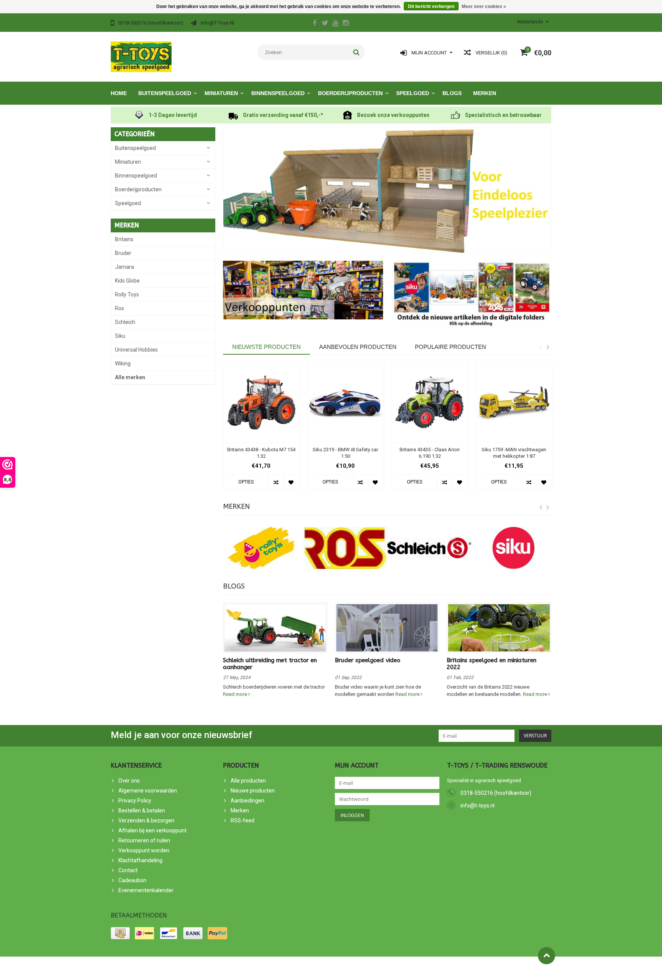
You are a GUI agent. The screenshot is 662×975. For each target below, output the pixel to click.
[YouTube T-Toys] (335, 24)
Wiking (123, 363)
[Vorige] (540, 507)
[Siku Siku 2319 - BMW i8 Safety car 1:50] (345, 403)
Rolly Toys (127, 294)
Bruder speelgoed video (367, 660)
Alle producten (248, 781)
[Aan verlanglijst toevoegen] (291, 482)
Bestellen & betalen (141, 810)
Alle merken (130, 377)
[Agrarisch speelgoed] (141, 56)
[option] (261, 429)
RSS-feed (242, 820)
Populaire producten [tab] (450, 347)
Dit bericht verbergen (431, 6)
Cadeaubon (132, 880)
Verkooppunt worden (143, 850)
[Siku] (513, 548)
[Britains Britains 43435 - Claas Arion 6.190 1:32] (430, 403)
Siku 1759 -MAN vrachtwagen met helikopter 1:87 (514, 453)
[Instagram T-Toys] (345, 24)
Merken (484, 93)
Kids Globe (127, 281)
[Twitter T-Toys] (325, 24)
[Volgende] (547, 507)
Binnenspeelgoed (278, 93)
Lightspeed (248, 965)
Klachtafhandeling (140, 860)
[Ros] (345, 548)
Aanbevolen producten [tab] (358, 347)
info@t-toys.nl (477, 805)
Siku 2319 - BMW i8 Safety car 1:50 (345, 453)
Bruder (123, 253)
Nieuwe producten (253, 791)
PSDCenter (196, 965)
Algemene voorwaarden (147, 791)
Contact (128, 870)
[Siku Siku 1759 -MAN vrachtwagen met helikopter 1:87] (514, 403)
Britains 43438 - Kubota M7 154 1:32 (261, 453)
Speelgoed (412, 93)
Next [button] (547, 347)
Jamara (124, 267)
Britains (124, 239)
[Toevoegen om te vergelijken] (276, 482)
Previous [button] (540, 347)
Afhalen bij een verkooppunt (152, 830)
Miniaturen (221, 93)
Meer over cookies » (484, 6)
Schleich (125, 322)
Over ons (129, 781)
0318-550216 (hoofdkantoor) (495, 793)
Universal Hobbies (136, 350)
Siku (120, 336)
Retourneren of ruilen (144, 840)
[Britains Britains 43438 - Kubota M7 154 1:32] (261, 403)
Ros (119, 308)
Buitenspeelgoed (164, 93)
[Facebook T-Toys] (314, 24)
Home (119, 93)
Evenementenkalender (146, 890)
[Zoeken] (356, 52)
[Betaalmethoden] (120, 933)
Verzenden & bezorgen (146, 820)
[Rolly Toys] (261, 548)
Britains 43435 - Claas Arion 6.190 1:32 (430, 453)
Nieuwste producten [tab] (266, 347)
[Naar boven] (546, 955)
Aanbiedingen (247, 800)
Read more (235, 694)
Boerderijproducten (350, 93)
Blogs (452, 93)
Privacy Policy (134, 800)
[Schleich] (429, 548)
